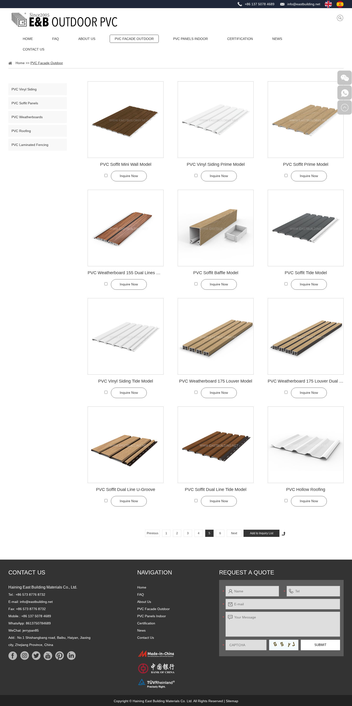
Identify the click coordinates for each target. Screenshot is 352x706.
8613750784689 (38, 623)
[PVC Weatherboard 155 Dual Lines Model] (126, 228)
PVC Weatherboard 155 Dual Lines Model (126, 272)
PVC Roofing (21, 131)
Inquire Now (129, 176)
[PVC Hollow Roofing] (306, 444)
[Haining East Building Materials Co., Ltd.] (64, 19)
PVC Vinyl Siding (24, 89)
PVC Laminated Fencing (29, 145)
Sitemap (232, 701)
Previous (152, 533)
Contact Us (33, 49)
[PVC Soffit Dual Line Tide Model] (216, 444)
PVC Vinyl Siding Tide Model (125, 381)
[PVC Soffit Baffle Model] (216, 228)
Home (28, 39)
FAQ (55, 39)
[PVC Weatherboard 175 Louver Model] (216, 336)
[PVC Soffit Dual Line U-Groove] (126, 444)
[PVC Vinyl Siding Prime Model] (216, 119)
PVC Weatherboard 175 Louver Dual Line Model (306, 381)
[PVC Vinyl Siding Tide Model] (126, 336)
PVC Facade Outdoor (134, 39)
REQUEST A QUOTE (246, 572)
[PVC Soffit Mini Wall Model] (126, 119)
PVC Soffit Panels (24, 103)
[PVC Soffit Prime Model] (306, 119)
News (277, 39)
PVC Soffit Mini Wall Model (125, 164)
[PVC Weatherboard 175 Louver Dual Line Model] (306, 336)
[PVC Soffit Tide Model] (306, 228)
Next (234, 533)
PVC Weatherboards (27, 117)
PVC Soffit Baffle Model (215, 272)
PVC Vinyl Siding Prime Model (216, 164)
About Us (86, 39)
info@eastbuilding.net (303, 4)
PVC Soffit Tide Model (306, 272)
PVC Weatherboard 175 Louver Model (215, 381)
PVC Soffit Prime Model (305, 164)
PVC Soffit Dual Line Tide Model (215, 489)
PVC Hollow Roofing (305, 489)
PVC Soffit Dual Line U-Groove (125, 489)
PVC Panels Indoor (190, 39)
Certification (240, 39)
